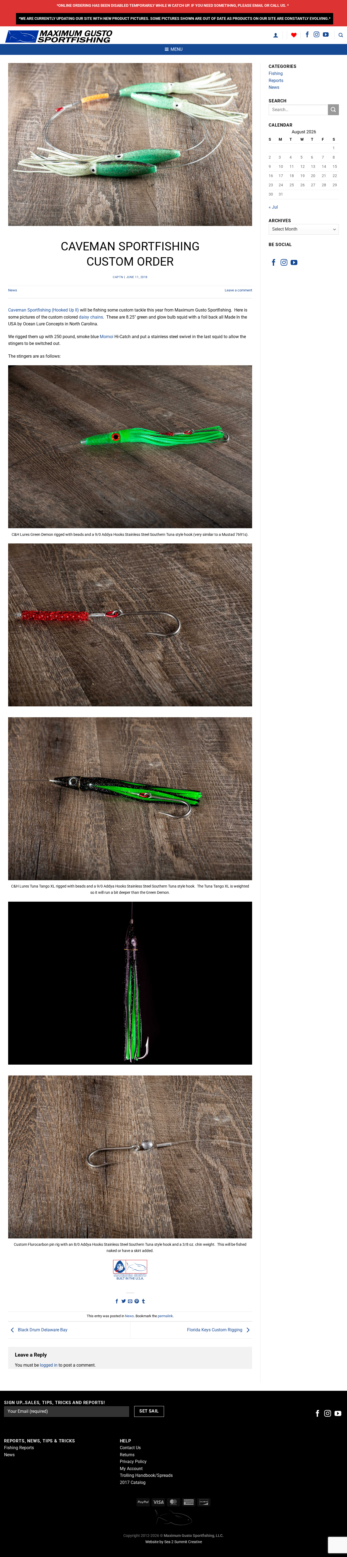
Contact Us (130, 1447)
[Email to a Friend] (130, 1301)
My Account (131, 1468)
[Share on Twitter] (123, 1301)
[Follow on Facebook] (307, 35)
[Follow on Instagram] (316, 35)
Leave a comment (238, 290)
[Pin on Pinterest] (136, 1301)
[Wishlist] (294, 35)
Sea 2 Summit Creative (183, 1542)
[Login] (275, 35)
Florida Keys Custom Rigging (215, 1329)
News (12, 290)
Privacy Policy (133, 1461)
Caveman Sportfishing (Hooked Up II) (43, 310)
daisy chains (91, 317)
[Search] (341, 35)
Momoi (106, 336)
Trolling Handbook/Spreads (146, 1475)
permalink (165, 1316)
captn (118, 277)
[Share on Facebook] (117, 1301)
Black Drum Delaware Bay (42, 1329)
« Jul (273, 207)
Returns (127, 1454)
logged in (48, 1365)
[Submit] (333, 109)
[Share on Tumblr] (143, 1301)
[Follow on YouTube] (326, 35)
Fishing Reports (276, 77)
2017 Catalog (133, 1482)
